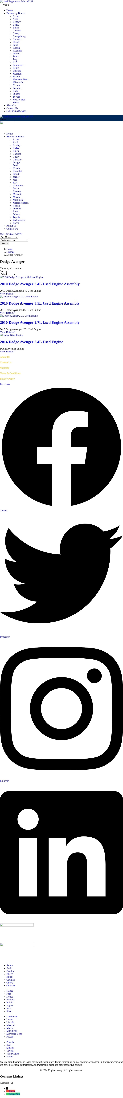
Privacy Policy (7, 378)
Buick (16, 27)
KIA (15, 62)
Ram (15, 91)
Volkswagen (19, 99)
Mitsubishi (18, 82)
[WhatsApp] (7, 1094)
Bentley (17, 21)
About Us (11, 105)
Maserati (17, 73)
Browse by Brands (15, 13)
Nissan (16, 85)
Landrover (18, 65)
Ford (15, 45)
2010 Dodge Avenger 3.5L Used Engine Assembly (40, 303)
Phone (12, 1091)
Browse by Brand (15, 136)
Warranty (4, 367)
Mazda (16, 76)
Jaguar (16, 56)
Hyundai (17, 50)
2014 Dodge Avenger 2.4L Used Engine (31, 342)
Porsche (17, 88)
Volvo (16, 102)
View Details (6, 293)
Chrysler (17, 39)
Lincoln (17, 70)
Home (9, 10)
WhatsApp (14, 1094)
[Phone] (7, 1091)
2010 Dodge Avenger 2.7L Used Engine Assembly (40, 322)
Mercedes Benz (21, 79)
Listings (10, 252)
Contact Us (12, 108)
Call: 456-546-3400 (16, 111)
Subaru (16, 93)
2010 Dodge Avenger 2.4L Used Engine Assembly (40, 284)
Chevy (16, 33)
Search (4, 243)
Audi (15, 19)
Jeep (15, 59)
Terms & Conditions (10, 373)
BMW (16, 24)
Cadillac (17, 30)
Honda (16, 47)
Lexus (16, 68)
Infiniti (16, 53)
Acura (16, 16)
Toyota (16, 96)
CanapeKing (19, 36)
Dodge (16, 42)
